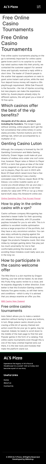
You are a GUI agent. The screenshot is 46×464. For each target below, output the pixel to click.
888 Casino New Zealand (13, 301)
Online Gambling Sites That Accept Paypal (20, 198)
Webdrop (29, 459)
